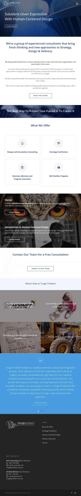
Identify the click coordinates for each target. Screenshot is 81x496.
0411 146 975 (13, 474)
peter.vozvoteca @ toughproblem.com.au (14, 466)
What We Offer (47, 427)
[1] (38, 411)
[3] (42, 411)
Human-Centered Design (51, 435)
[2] (40, 411)
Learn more (11, 26)
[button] (77, 4)
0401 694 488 (13, 463)
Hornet (44, 443)
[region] (40, 384)
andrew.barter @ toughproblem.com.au (14, 477)
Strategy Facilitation (49, 431)
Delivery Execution (49, 439)
